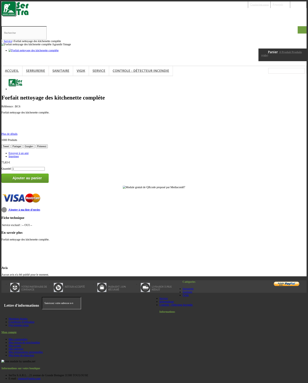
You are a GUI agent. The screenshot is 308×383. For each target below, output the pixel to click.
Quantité (6, 168)
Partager (16, 146)
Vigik (81, 71)
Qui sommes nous (19, 325)
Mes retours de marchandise (24, 342)
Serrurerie (35, 71)
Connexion (298, 4)
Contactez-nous (259, 4)
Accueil (12, 71)
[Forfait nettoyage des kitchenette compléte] (34, 50)
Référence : (8, 106)
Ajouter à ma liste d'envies (24, 209)
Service (99, 71)
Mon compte (9, 332)
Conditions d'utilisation (21, 321)
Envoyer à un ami (19, 153)
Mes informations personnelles (26, 352)
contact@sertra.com (29, 378)
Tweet (6, 146)
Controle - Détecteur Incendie (141, 71)
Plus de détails (9, 133)
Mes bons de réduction (21, 355)
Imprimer (14, 156)
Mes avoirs (15, 345)
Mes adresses (16, 348)
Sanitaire (60, 71)
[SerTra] (15, 15)
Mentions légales (18, 318)
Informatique (166, 301)
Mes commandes (18, 339)
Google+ (29, 146)
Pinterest (41, 146)
